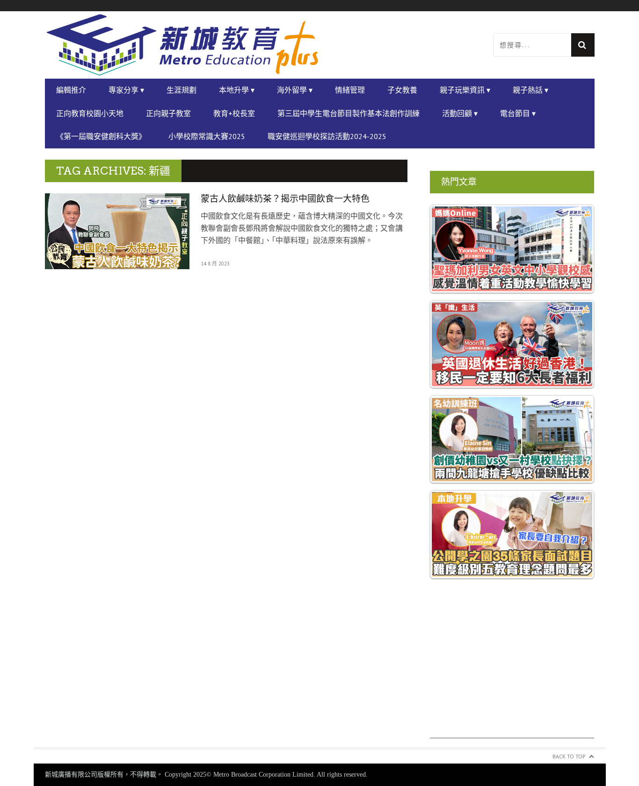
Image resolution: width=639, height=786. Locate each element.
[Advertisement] (512, 672)
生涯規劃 (181, 90)
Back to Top (569, 756)
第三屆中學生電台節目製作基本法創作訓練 (348, 113)
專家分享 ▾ (126, 90)
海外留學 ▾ (294, 90)
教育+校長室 (234, 113)
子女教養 (402, 90)
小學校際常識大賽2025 (206, 136)
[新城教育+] (182, 45)
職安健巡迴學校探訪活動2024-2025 (327, 136)
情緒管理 (350, 90)
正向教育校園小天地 (89, 113)
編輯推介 (71, 90)
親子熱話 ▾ (530, 90)
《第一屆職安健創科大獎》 (101, 136)
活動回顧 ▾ (460, 113)
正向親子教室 (168, 113)
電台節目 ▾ (518, 113)
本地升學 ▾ (236, 90)
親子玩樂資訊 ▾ (465, 90)
